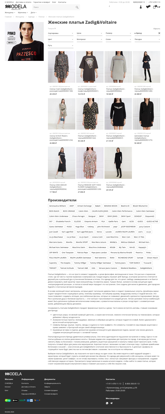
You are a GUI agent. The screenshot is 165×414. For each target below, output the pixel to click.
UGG (93, 268)
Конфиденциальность (52, 383)
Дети (33, 12)
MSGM (112, 247)
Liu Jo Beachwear (56, 237)
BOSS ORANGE (69, 211)
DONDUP (138, 216)
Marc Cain (126, 237)
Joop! (115, 226)
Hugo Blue (79, 226)
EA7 (50, 221)
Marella (69, 242)
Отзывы (24, 390)
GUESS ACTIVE (152, 221)
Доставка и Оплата (29, 387)
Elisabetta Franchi (63, 221)
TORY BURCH (134, 263)
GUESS (140, 221)
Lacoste (109, 232)
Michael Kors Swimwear (59, 247)
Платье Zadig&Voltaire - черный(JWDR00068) (116, 186)
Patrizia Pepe (82, 252)
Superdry (53, 263)
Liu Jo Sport (83, 237)
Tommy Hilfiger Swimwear (100, 263)
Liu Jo (148, 232)
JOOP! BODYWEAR (128, 226)
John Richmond (103, 226)
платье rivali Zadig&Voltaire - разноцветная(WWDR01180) (61, 90)
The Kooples (65, 263)
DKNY (101, 216)
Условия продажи (51, 390)
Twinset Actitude (67, 268)
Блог (54, 2)
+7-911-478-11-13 (113, 383)
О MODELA (9, 2)
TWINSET (53, 268)
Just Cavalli (53, 232)
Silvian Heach (152, 258)
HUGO (69, 226)
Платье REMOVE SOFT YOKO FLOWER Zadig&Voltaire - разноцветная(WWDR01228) (89, 187)
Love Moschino (112, 237)
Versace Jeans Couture (108, 268)
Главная (8, 17)
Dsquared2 (149, 216)
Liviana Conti (97, 237)
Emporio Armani (91, 221)
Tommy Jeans (120, 263)
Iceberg (91, 226)
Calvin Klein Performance (122, 211)
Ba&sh (97, 206)
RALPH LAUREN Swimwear (80, 258)
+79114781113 (154, 2)
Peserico (139, 252)
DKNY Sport (126, 216)
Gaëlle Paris (113, 221)
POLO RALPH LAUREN (57, 258)
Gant (124, 221)
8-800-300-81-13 (132, 383)
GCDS (131, 221)
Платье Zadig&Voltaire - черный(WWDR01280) (144, 90)
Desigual (91, 216)
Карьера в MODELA (29, 394)
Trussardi (147, 263)
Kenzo (99, 232)
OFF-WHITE (53, 252)
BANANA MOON (110, 206)
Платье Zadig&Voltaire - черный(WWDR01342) (87, 137)
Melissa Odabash (128, 242)
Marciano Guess (55, 242)
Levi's (140, 232)
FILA (103, 221)
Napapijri (142, 247)
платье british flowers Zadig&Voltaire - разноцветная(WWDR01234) (61, 138)
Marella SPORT (82, 242)
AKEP (72, 206)
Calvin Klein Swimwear (145, 211)
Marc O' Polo (139, 237)
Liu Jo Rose (71, 237)
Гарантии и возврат (41, 2)
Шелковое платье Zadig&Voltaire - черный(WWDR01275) (143, 138)
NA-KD (132, 247)
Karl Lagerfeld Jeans (85, 232)
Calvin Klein (83, 211)
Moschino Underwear (97, 247)
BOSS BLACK (54, 211)
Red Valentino (100, 258)
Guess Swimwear (56, 226)
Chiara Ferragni (78, 216)
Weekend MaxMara (128, 268)
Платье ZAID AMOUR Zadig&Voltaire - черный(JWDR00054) (58, 187)
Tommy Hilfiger (80, 263)
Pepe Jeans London (99, 252)
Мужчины (22, 12)
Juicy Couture (144, 226)
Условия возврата (51, 394)
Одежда (31, 17)
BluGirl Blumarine (140, 206)
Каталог (8, 387)
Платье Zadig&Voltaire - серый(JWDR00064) (116, 90)
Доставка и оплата (23, 2)
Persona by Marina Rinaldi (121, 252)
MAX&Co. (113, 242)
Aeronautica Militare (57, 206)
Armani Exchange (84, 206)
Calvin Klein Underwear (58, 216)
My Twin (122, 247)
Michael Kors (144, 242)
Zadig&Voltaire (146, 268)
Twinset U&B (83, 268)
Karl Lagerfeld (67, 232)
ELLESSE (77, 221)
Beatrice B (125, 206)
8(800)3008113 (139, 2)
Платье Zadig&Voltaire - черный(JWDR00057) (116, 137)
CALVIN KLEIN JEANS (100, 211)
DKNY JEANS (112, 216)
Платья (41, 17)
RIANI (112, 258)
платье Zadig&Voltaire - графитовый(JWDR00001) (88, 90)
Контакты (62, 2)
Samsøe (140, 258)
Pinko (148, 252)
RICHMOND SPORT (125, 258)
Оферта (47, 387)
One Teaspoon (68, 252)
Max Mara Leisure (99, 242)
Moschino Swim (78, 247)
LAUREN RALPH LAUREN (125, 232)
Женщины (9, 12)
